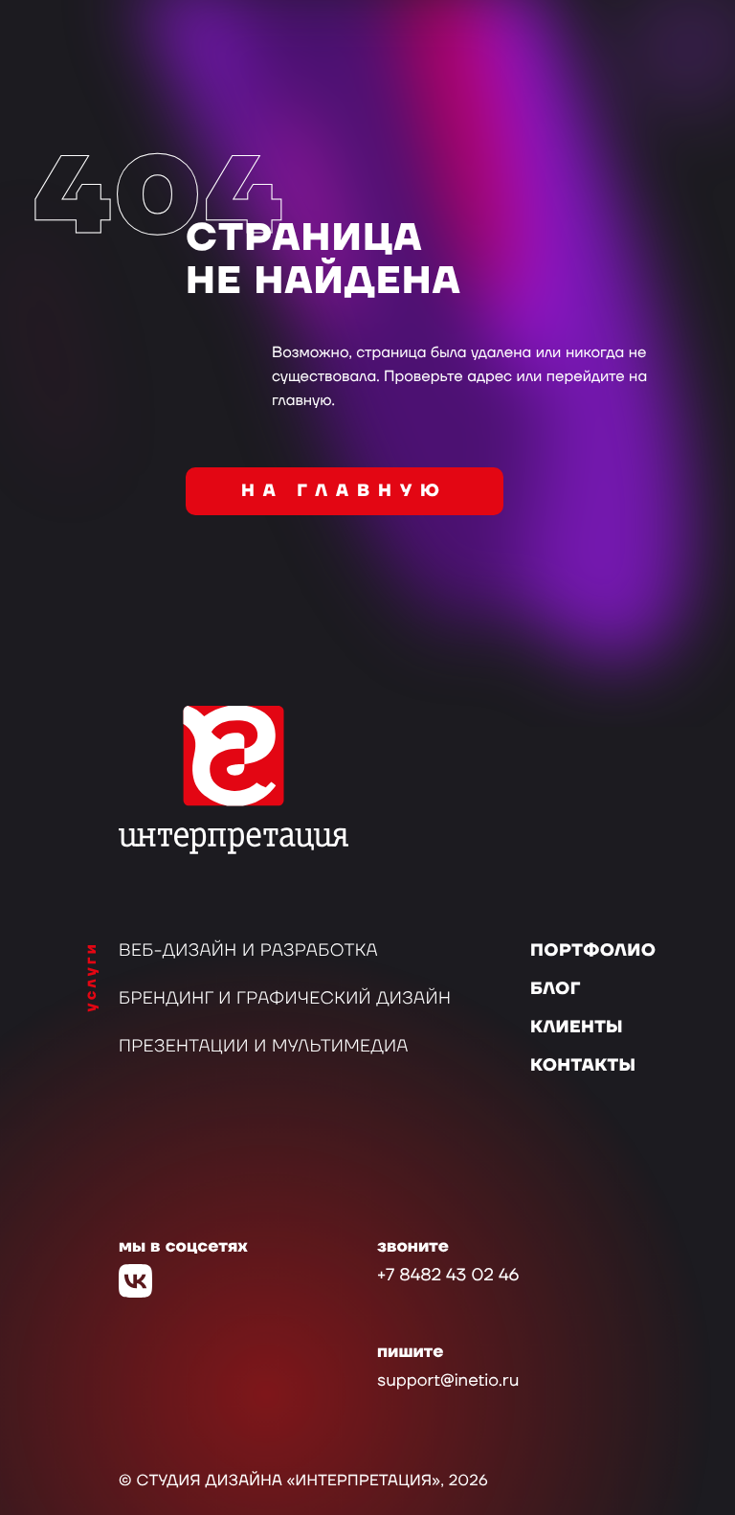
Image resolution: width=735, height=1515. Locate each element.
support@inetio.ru (448, 1381)
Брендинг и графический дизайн (285, 999)
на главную (344, 492)
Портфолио (593, 951)
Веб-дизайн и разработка (248, 951)
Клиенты (576, 1028)
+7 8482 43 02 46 (448, 1276)
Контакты (582, 1066)
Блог (555, 990)
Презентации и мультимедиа (264, 1047)
